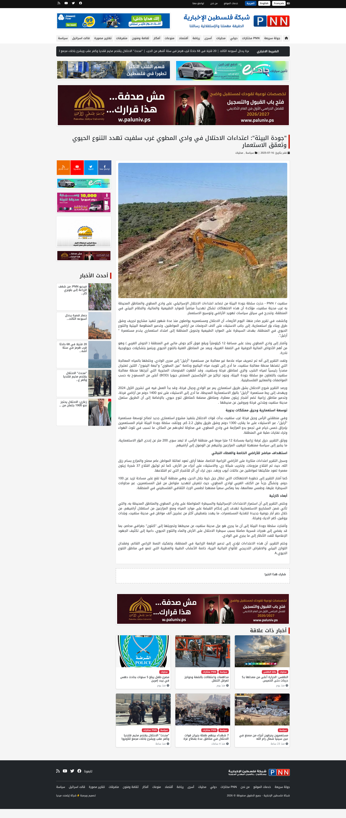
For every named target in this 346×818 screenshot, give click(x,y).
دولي (234, 38)
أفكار (157, 38)
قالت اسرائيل (81, 38)
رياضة (196, 38)
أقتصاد (183, 38)
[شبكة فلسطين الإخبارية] (236, 20)
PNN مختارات (251, 38)
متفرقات (121, 38)
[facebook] (80, 4)
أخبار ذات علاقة (268, 630)
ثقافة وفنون (140, 38)
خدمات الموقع (231, 3)
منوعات (169, 38)
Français (279, 3)
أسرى (208, 38)
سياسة (63, 38)
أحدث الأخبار (94, 275)
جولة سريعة (272, 38)
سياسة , (248, 152)
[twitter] (73, 4)
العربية (251, 3)
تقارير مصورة (103, 38)
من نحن (214, 3)
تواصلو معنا (198, 3)
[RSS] (59, 4)
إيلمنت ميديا (63, 795)
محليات (221, 38)
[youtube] (66, 4)
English (264, 3)
